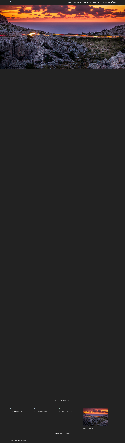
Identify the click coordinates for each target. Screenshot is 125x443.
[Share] (109, 3)
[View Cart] (111, 3)
